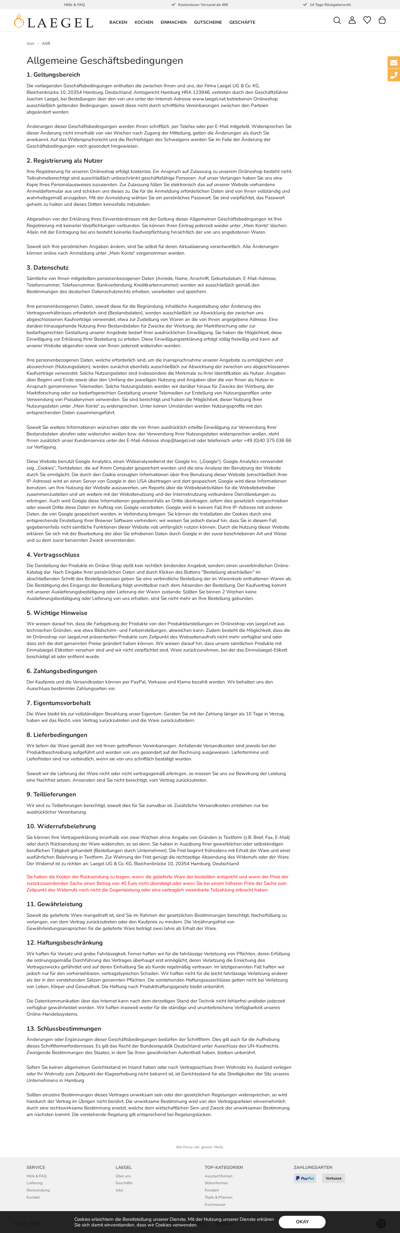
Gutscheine (208, 22)
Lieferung (34, 1182)
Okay (302, 1222)
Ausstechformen (218, 1176)
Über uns (123, 1176)
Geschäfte (242, 22)
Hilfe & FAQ (37, 1176)
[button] (337, 20)
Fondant (212, 1190)
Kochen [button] (144, 22)
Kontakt (33, 1197)
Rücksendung (38, 1190)
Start (30, 43)
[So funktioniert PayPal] (307, 1181)
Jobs (119, 1190)
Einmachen (174, 22)
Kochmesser (215, 1204)
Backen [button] (118, 22)
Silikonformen (216, 1182)
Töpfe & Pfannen (218, 1197)
